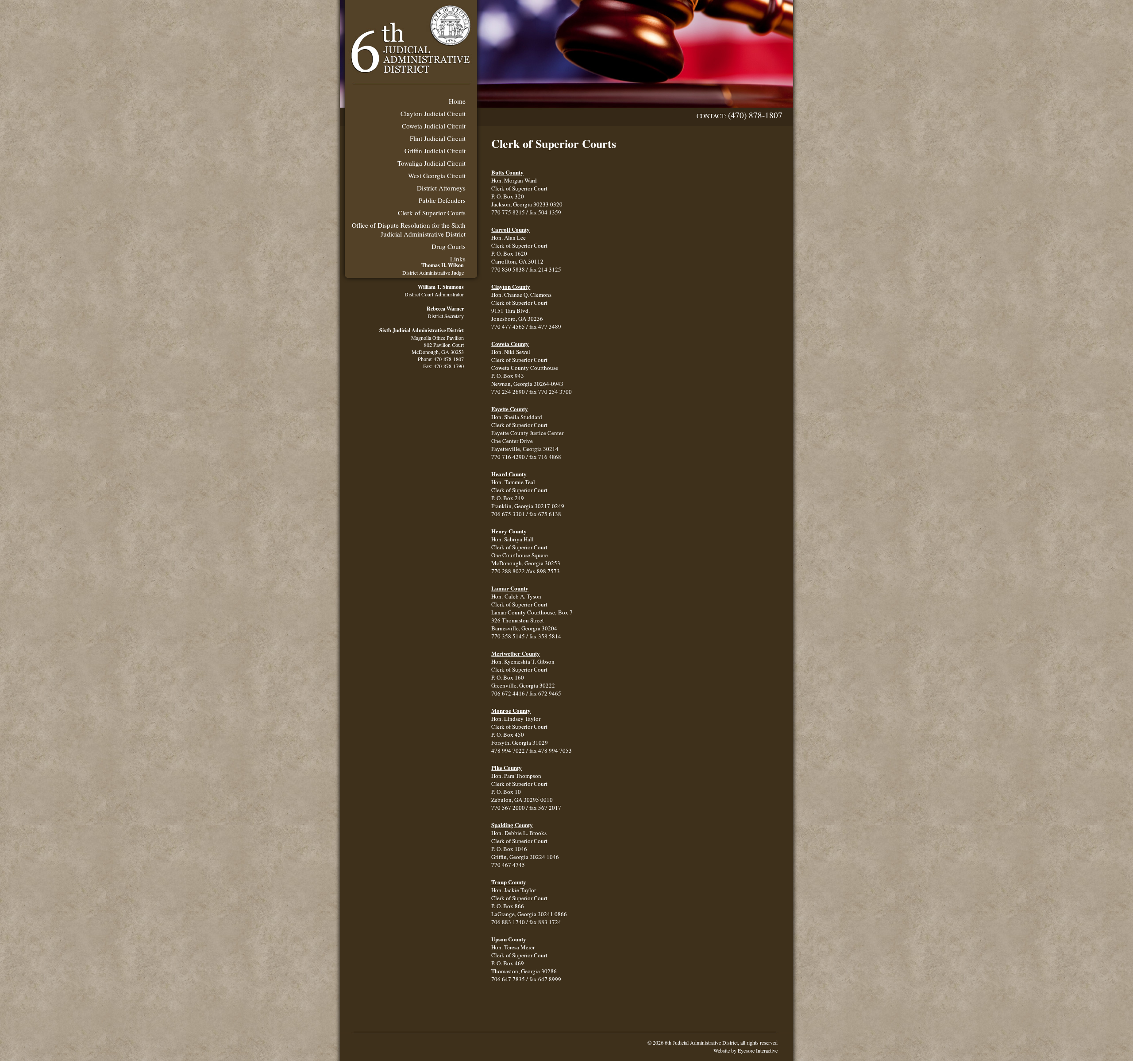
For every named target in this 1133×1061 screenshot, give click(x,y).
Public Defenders (442, 200)
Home (457, 101)
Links (458, 258)
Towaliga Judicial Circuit (431, 163)
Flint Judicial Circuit (438, 138)
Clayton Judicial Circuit (433, 113)
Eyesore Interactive (758, 1050)
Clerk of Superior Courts (432, 212)
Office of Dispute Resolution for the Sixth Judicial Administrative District (409, 229)
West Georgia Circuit (437, 175)
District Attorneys (441, 187)
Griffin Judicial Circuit (435, 150)
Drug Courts (449, 246)
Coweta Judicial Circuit (434, 125)
